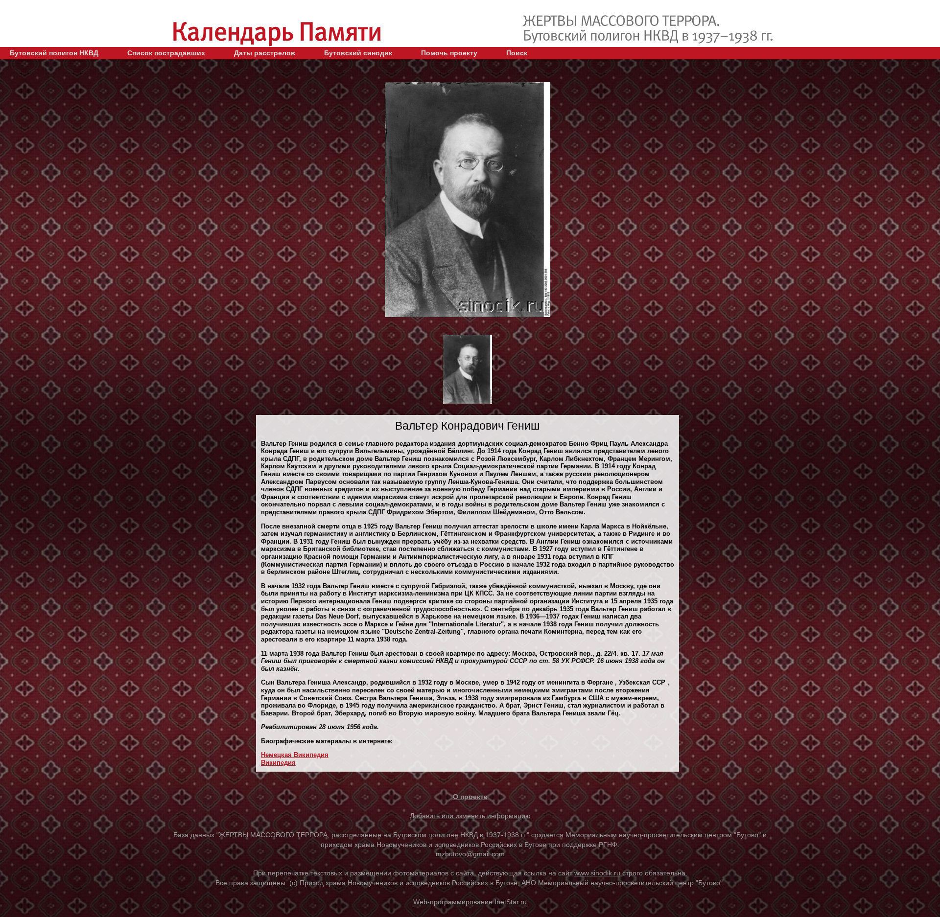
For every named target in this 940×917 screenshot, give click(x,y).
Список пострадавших (166, 53)
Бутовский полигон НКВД (54, 53)
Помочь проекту (449, 53)
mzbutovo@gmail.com (470, 854)
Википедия (278, 762)
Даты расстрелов (264, 53)
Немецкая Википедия (295, 754)
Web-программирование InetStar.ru (470, 902)
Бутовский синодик (358, 53)
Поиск (516, 53)
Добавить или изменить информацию (470, 816)
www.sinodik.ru (597, 873)
